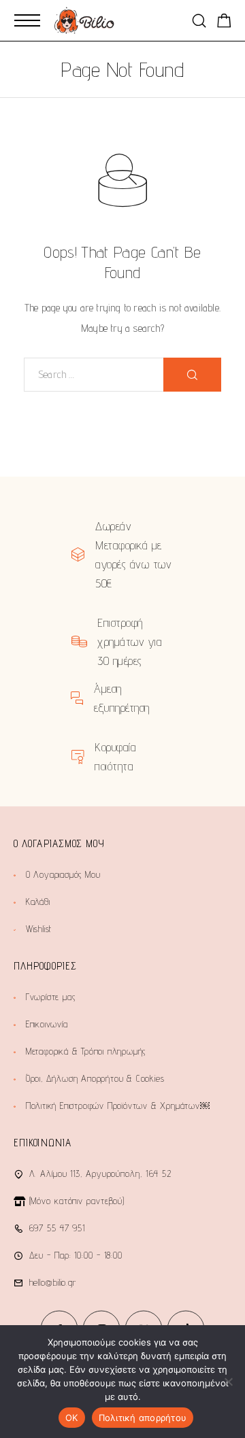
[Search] (199, 21)
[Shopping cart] (224, 22)
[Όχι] (228, 1381)
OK (71, 1417)
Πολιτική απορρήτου (143, 1417)
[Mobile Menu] (27, 20)
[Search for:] (94, 375)
